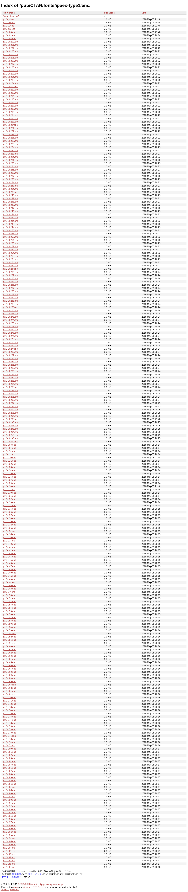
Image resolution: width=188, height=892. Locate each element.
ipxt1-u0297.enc (10, 403)
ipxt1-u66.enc (9, 665)
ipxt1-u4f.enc (9, 592)
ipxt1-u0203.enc (10, 51)
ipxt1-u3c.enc (9, 531)
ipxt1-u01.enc (9, 35)
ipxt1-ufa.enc (9, 860)
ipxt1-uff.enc (8, 867)
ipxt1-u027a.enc (10, 333)
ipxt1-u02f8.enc (10, 441)
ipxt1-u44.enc (9, 557)
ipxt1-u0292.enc (10, 390)
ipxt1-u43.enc (9, 553)
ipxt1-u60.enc (9, 646)
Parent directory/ (11, 16)
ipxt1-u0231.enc (10, 160)
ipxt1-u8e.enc (9, 793)
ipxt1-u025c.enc (10, 259)
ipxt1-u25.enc (9, 473)
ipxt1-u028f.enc (10, 387)
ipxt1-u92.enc (9, 806)
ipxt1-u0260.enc (10, 272)
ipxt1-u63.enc (9, 656)
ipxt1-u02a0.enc (10, 422)
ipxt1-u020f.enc (10, 86)
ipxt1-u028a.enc (10, 374)
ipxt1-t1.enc (8, 26)
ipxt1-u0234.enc (10, 166)
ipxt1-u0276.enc (10, 323)
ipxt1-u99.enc (9, 828)
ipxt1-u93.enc (9, 809)
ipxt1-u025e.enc (10, 265)
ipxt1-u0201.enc (10, 45)
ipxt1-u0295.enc (10, 397)
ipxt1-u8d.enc (9, 790)
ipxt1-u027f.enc (10, 349)
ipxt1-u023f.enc (10, 192)
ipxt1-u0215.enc (10, 99)
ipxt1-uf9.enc (9, 857)
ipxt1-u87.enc (9, 771)
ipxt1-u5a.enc (9, 627)
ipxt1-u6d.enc (9, 688)
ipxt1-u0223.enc (10, 134)
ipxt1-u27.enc (9, 480)
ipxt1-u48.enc (9, 569)
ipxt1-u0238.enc (10, 179)
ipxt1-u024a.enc (10, 214)
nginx (16, 887)
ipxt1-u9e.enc (9, 844)
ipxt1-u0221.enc (10, 128)
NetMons (14, 889)
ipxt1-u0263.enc (10, 278)
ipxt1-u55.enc (9, 611)
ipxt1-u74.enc (9, 710)
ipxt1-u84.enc (9, 761)
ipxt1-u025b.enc (10, 256)
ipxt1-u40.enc (9, 544)
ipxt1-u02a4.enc (10, 432)
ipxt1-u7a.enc (9, 729)
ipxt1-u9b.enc (9, 835)
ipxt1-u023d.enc (10, 189)
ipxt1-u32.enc (9, 499)
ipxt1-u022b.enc (10, 150)
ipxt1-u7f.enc (9, 745)
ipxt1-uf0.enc (9, 851)
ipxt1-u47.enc (9, 566)
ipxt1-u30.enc (9, 493)
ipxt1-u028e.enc (10, 384)
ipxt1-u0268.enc (10, 291)
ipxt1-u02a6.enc (10, 438)
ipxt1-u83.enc (9, 758)
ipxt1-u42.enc (9, 550)
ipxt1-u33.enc (9, 502)
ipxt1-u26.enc (9, 477)
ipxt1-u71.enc (9, 701)
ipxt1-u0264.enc (10, 281)
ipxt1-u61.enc (9, 649)
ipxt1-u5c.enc (9, 633)
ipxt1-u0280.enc (10, 352)
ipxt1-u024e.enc (10, 227)
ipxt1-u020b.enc (10, 77)
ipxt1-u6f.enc (9, 694)
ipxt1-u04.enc (9, 448)
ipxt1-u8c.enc (9, 787)
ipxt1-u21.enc (9, 461)
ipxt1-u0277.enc (10, 326)
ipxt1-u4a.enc (9, 576)
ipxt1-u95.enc (9, 816)
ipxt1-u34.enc (9, 505)
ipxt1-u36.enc (9, 512)
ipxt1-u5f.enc (9, 643)
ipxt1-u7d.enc (9, 739)
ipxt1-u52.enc (9, 601)
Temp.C (5, 889)
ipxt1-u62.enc (9, 653)
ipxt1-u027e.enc (10, 345)
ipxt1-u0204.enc (10, 54)
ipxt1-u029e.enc (10, 416)
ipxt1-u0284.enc (10, 361)
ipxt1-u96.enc (9, 819)
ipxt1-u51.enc (9, 598)
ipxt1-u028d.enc (10, 381)
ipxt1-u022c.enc (10, 154)
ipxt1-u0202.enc (10, 48)
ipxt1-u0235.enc (10, 170)
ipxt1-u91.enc (9, 803)
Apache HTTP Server (33, 887)
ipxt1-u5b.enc (9, 630)
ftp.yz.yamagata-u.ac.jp (51, 884)
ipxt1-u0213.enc (10, 93)
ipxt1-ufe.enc (9, 864)
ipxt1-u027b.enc (10, 336)
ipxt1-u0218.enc (10, 109)
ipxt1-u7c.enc (9, 736)
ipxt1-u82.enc (9, 755)
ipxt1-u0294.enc (10, 393)
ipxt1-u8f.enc (9, 796)
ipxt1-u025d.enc (10, 262)
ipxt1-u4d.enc (9, 585)
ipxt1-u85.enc (9, 765)
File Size (108, 13)
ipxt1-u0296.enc (10, 400)
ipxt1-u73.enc (9, 707)
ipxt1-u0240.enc (10, 195)
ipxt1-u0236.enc (10, 173)
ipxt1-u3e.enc (9, 537)
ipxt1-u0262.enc (10, 275)
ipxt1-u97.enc (9, 822)
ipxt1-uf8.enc (9, 854)
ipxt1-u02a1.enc (10, 425)
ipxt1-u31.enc (9, 496)
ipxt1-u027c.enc (10, 339)
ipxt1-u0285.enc (10, 365)
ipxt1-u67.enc (9, 669)
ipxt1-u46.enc (9, 563)
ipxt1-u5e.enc (9, 640)
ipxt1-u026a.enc (10, 297)
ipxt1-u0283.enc (10, 358)
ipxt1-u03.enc (9, 445)
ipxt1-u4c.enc (9, 582)
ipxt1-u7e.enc (9, 742)
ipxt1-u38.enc (9, 518)
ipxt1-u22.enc (9, 464)
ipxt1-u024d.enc (10, 224)
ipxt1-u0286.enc (10, 368)
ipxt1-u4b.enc (9, 579)
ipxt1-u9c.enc (9, 838)
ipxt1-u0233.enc (10, 163)
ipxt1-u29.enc (9, 483)
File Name (8, 13)
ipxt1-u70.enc (9, 697)
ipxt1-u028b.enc (10, 377)
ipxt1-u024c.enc (10, 221)
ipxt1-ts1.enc (9, 29)
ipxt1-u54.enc (9, 608)
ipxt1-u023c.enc (10, 186)
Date (143, 13)
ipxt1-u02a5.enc (10, 435)
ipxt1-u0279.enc (10, 329)
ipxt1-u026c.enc (10, 301)
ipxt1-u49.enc (9, 573)
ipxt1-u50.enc (9, 595)
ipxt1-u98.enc (9, 825)
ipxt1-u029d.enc (10, 413)
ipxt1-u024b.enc (10, 217)
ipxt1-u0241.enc (10, 198)
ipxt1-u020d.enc (10, 80)
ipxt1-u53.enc (9, 605)
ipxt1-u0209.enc (10, 70)
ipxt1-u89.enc (9, 777)
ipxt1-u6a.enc (9, 678)
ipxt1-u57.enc (9, 617)
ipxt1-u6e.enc (9, 691)
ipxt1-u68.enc (9, 672)
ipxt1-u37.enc (9, 515)
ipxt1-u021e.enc (10, 122)
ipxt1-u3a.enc (9, 525)
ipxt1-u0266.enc (10, 285)
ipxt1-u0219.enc (10, 112)
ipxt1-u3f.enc (9, 541)
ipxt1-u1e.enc (9, 451)
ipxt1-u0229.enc (10, 144)
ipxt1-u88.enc (9, 774)
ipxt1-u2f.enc (9, 489)
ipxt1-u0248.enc (10, 211)
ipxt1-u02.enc (9, 38)
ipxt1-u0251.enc (10, 233)
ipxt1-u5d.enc (9, 637)
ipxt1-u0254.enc (10, 240)
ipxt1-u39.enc (9, 521)
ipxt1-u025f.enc (10, 269)
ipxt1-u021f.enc (10, 125)
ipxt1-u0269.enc (10, 294)
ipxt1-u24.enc (9, 470)
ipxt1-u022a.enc (10, 147)
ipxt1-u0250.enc (10, 230)
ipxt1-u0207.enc (10, 64)
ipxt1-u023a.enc (10, 182)
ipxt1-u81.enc (9, 752)
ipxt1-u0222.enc (10, 131)
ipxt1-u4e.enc (9, 589)
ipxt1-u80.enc (9, 749)
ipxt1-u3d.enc (9, 534)
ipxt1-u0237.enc (10, 176)
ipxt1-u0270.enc (10, 310)
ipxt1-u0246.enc (10, 205)
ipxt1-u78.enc (9, 723)
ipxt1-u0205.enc (10, 58)
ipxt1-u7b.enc (9, 733)
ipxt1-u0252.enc (10, 237)
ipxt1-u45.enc (9, 560)
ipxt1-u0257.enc (10, 246)
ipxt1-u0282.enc (10, 355)
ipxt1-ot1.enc (9, 22)
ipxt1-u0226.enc (10, 138)
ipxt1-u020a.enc (10, 74)
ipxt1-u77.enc (9, 720)
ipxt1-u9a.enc (9, 832)
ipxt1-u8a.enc (9, 780)
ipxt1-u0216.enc (10, 102)
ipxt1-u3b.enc (9, 528)
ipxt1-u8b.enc (9, 784)
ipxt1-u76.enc (9, 717)
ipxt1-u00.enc (9, 32)
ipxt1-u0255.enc (10, 243)
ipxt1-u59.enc (9, 624)
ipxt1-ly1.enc (9, 19)
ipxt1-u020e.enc (10, 83)
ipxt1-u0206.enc (10, 61)
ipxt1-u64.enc (9, 659)
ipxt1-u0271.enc (10, 313)
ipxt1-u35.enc (9, 509)
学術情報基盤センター (29, 884)
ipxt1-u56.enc (9, 614)
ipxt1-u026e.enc (10, 304)
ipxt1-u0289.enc (10, 371)
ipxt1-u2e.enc (9, 486)
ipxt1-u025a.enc (10, 253)
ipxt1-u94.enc (9, 812)
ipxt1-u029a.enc (10, 409)
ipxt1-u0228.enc (10, 141)
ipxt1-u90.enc (9, 800)
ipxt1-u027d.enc (10, 342)
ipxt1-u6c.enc (9, 685)
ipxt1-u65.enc (9, 662)
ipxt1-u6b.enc (9, 681)
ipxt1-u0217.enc (10, 106)
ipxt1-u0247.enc (10, 208)
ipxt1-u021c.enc (10, 115)
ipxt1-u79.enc (9, 726)
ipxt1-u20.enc (9, 457)
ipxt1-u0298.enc (10, 406)
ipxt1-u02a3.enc (10, 429)
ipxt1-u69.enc (9, 675)
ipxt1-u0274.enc (10, 320)
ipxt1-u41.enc (9, 547)
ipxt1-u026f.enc (10, 307)
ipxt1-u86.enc (9, 768)
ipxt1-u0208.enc (10, 67)
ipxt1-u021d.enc (10, 118)
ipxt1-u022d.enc (10, 157)
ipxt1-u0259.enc (10, 249)
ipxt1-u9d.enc (9, 841)
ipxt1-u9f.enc (9, 848)
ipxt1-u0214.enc (10, 96)
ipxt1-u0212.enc (10, 90)
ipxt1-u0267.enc (10, 288)
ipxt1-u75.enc (9, 713)
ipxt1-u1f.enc (9, 454)
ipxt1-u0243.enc (10, 202)
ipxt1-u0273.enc (10, 317)
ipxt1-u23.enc (9, 467)
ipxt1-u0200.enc (10, 42)
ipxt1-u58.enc (9, 621)
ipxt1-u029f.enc (10, 419)
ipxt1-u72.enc (9, 704)
